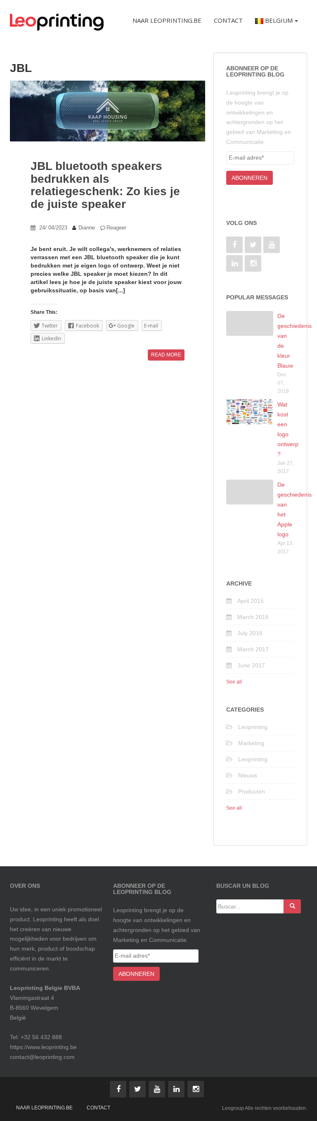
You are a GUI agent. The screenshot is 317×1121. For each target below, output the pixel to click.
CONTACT (98, 1108)
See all (234, 682)
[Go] (292, 906)
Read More (166, 355)
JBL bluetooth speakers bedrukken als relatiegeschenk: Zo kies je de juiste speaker (105, 185)
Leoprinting (252, 727)
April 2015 (250, 601)
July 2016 (250, 633)
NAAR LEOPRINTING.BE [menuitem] (166, 20)
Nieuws (247, 775)
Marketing (251, 743)
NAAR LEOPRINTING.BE (44, 1108)
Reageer (116, 228)
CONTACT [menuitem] (228, 20)
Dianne (86, 228)
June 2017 (251, 665)
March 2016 (253, 617)
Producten (251, 791)
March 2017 (253, 649)
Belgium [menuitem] (278, 20)
